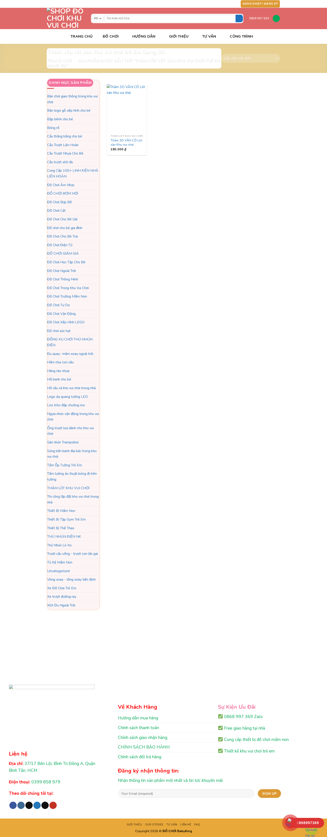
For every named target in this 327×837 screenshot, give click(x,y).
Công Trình (241, 36)
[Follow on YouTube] (233, 3)
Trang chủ (59, 60)
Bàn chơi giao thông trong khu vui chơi (72, 99)
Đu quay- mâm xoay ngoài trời (70, 353)
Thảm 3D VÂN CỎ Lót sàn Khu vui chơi (126, 142)
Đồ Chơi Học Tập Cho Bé (66, 262)
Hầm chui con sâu (60, 362)
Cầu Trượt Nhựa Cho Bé (65, 153)
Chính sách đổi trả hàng (139, 757)
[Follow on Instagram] (216, 3)
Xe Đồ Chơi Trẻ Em (61, 588)
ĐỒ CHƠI (111, 36)
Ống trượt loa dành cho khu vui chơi (70, 431)
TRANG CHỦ (82, 36)
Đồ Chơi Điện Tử (59, 245)
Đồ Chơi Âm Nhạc (61, 185)
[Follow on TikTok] (221, 3)
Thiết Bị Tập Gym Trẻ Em (66, 519)
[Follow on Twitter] (225, 3)
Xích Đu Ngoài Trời (61, 605)
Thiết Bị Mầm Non (61, 511)
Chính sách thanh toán (138, 728)
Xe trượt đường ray (61, 596)
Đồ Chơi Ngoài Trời (61, 270)
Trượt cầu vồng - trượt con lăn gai (72, 553)
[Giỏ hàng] (276, 18)
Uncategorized (58, 571)
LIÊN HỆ (185, 824)
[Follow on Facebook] (212, 3)
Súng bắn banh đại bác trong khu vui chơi (72, 454)
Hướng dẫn (143, 36)
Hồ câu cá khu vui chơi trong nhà (71, 388)
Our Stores (154, 824)
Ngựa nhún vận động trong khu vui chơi (73, 416)
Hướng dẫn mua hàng (138, 718)
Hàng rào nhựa (58, 370)
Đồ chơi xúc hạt (59, 330)
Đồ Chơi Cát (56, 210)
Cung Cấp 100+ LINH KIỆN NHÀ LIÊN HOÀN (72, 173)
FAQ (197, 824)
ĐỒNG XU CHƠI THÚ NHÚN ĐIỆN (70, 342)
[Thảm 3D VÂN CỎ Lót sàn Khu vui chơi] (127, 108)
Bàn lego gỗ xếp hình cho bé (69, 110)
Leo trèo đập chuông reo (66, 405)
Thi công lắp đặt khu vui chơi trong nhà (73, 499)
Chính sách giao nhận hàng (142, 737)
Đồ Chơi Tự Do (58, 305)
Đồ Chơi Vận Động (61, 313)
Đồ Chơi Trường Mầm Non (67, 296)
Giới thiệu (178, 36)
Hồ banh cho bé (59, 379)
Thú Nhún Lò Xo (59, 545)
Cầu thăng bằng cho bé (64, 136)
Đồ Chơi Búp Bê (59, 202)
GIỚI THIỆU (134, 824)
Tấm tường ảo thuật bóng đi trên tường (72, 476)
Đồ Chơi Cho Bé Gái (62, 219)
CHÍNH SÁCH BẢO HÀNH (144, 747)
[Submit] (239, 18)
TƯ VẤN (209, 36)
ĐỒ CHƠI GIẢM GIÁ (63, 253)
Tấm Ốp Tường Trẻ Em (64, 465)
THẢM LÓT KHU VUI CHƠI (68, 488)
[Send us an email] (229, 3)
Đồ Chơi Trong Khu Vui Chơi (68, 288)
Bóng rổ (53, 127)
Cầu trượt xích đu (60, 162)
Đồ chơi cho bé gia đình (64, 227)
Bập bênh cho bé (60, 119)
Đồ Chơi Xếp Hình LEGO (66, 322)
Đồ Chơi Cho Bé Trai (62, 236)
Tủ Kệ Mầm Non (59, 562)
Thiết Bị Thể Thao (60, 528)
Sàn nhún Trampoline (63, 442)
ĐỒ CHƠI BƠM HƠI (62, 193)
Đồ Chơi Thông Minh (62, 279)
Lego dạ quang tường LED (67, 396)
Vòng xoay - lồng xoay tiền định (71, 579)
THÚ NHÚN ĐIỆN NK (64, 536)
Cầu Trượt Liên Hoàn (63, 145)
